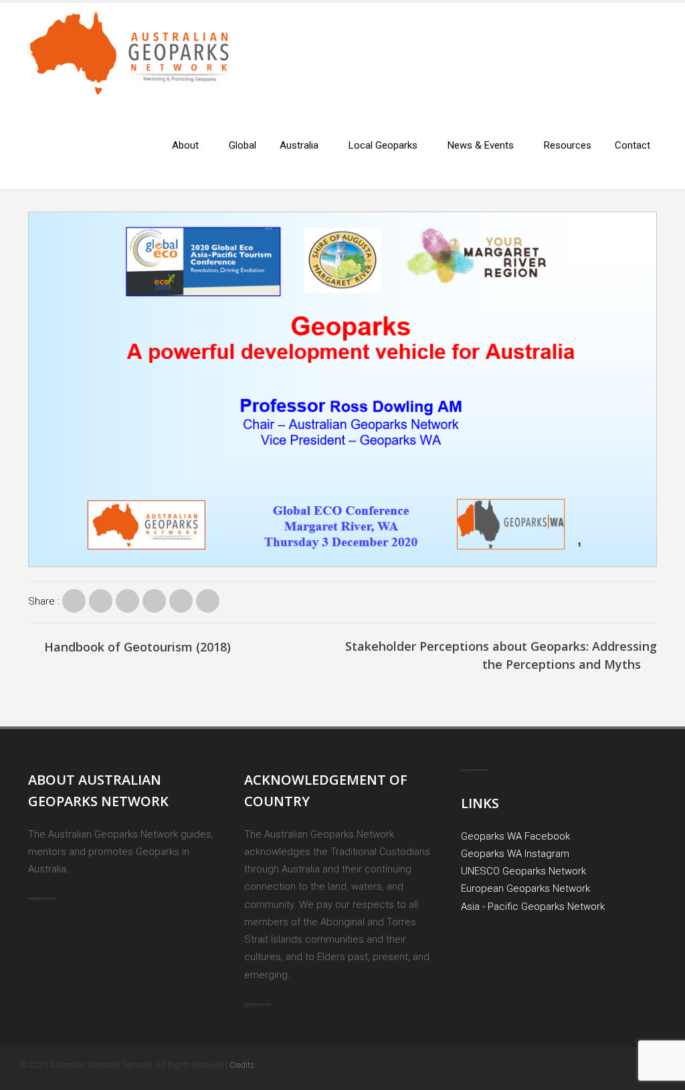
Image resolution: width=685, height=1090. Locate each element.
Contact (632, 145)
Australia (299, 145)
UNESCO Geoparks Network (523, 871)
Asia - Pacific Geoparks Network (533, 907)
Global (242, 145)
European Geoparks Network (525, 888)
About (185, 145)
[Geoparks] (74, 601)
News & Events (481, 145)
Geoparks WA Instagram (515, 854)
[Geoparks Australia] (128, 63)
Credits (241, 1065)
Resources (567, 145)
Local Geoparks (383, 145)
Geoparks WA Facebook (515, 836)
